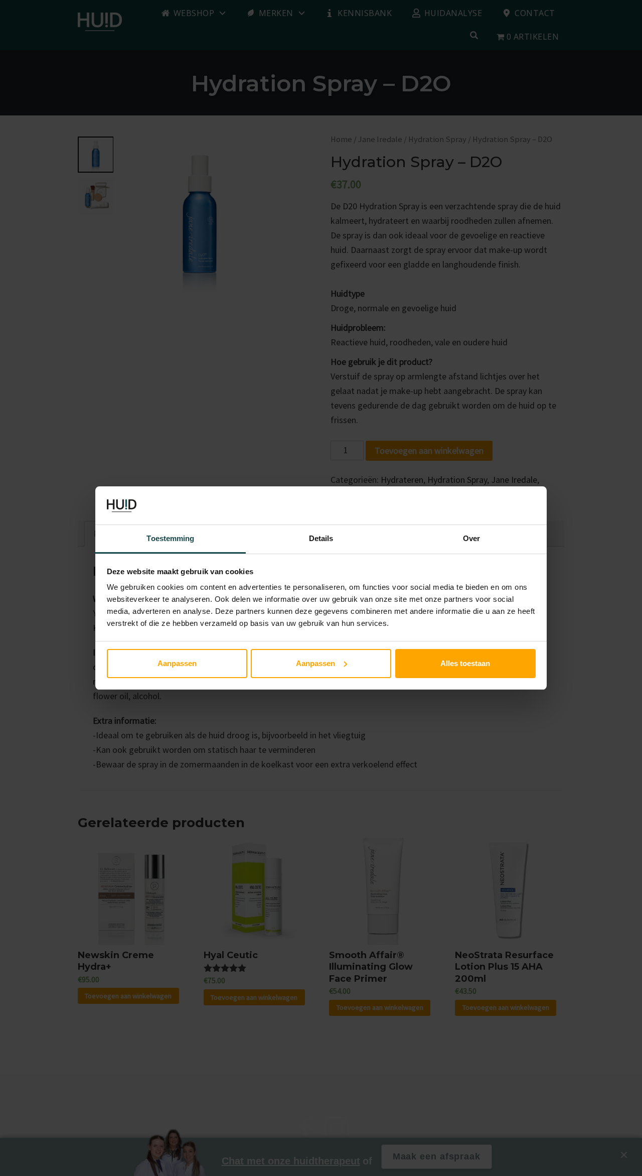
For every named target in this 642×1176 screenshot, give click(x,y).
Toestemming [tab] (170, 538)
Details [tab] (321, 538)
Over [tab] (471, 538)
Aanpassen (177, 663)
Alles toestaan (465, 663)
